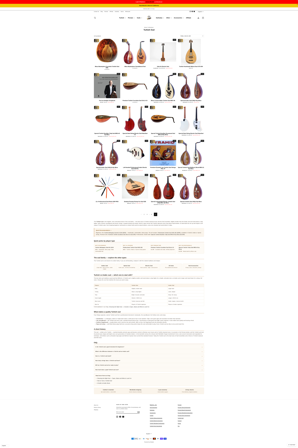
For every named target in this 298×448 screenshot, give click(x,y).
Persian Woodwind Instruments (185, 412)
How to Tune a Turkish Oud (104, 380)
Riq (178, 426)
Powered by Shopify (149, 442)
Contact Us (96, 11)
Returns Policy (97, 407)
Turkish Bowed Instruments (156, 420)
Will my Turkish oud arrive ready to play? (107, 365)
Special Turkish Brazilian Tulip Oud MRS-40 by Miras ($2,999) (168, 234)
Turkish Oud (181, 418)
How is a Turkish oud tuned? (103, 356)
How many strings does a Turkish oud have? (107, 360)
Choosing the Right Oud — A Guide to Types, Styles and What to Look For (129, 306)
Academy (117, 11)
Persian (130, 18)
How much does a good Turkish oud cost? (107, 369)
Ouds (139, 18)
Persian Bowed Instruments (184, 410)
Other (168, 18)
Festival (106, 11)
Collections (150, 27)
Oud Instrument (153, 407)
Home (145, 27)
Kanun (179, 423)
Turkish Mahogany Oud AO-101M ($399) (115, 232)
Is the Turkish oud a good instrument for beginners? (109, 346)
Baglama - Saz (153, 404)
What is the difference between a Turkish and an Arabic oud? (112, 351)
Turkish (121, 18)
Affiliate (111, 11)
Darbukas (159, 18)
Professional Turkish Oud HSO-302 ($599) (169, 232)
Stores (122, 11)
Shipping (96, 409)
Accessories (178, 18)
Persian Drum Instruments (184, 415)
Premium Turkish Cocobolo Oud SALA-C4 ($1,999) (122, 234)
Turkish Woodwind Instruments (157, 423)
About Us (96, 405)
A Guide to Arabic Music (103, 383)
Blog (102, 11)
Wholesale (127, 11)
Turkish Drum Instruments (156, 426)
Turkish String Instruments (156, 418)
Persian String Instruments (184, 407)
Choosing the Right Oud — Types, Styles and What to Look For (114, 378)
